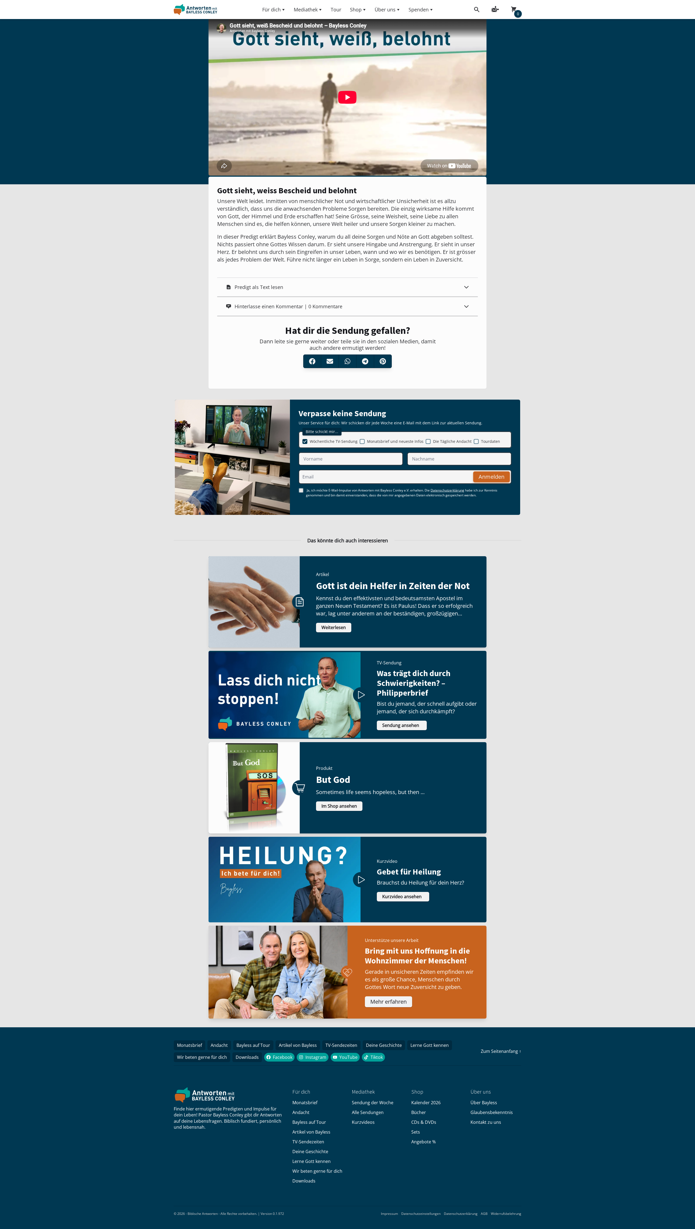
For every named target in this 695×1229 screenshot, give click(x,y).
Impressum (389, 1213)
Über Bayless (483, 1103)
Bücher (418, 1112)
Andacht (219, 1045)
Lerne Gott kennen (429, 1045)
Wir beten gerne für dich (202, 1057)
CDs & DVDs (423, 1122)
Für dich (271, 9)
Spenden (419, 9)
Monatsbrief (189, 1045)
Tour (336, 9)
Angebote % (423, 1142)
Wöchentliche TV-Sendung (334, 441)
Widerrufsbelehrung (506, 1213)
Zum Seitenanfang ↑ (501, 1051)
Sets (415, 1132)
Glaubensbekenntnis (491, 1112)
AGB (484, 1213)
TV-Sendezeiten (341, 1045)
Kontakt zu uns (485, 1122)
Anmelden (491, 476)
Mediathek (306, 9)
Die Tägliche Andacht (452, 441)
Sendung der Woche (372, 1103)
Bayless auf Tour (253, 1045)
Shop (356, 9)
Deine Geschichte (384, 1045)
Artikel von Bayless (298, 1045)
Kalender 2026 (426, 1103)
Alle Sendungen (368, 1112)
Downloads (247, 1057)
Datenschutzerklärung (447, 490)
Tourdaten (490, 441)
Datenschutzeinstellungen (421, 1213)
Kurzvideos (363, 1122)
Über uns (385, 9)
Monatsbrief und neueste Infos (395, 441)
